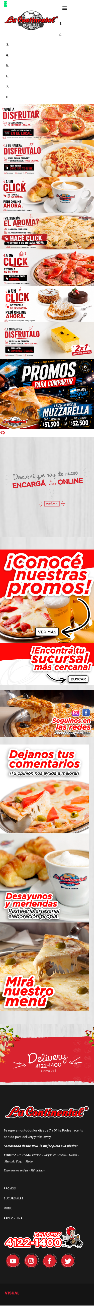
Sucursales (14, 1198)
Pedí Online (13, 1218)
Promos (10, 1188)
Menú (8, 1208)
